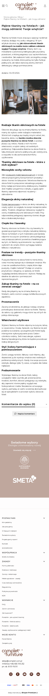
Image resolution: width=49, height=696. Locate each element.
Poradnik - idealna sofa (10, 626)
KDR (3, 596)
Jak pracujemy (7, 527)
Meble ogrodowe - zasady (11, 578)
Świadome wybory (9, 535)
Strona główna (10, 17)
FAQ (3, 604)
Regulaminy (6, 587)
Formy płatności (8, 566)
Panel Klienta (7, 639)
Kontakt (5, 544)
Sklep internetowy (22, 693)
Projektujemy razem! (9, 539)
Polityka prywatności (10, 591)
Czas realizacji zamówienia (12, 583)
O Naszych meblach (9, 531)
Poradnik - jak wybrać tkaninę (13, 617)
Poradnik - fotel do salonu (11, 621)
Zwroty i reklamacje (9, 574)
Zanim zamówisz (8, 609)
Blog (20, 17)
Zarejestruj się (7, 643)
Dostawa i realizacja (9, 570)
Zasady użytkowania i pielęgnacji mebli (16, 630)
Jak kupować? (7, 613)
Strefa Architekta (8, 557)
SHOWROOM (7, 548)
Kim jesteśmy (7, 522)
